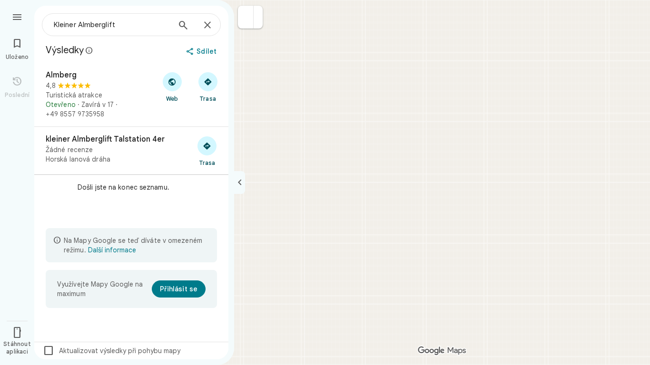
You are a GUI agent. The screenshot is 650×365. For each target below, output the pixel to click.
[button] (246, 17)
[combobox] (112, 24)
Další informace (112, 250)
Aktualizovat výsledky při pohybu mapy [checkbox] (111, 350)
